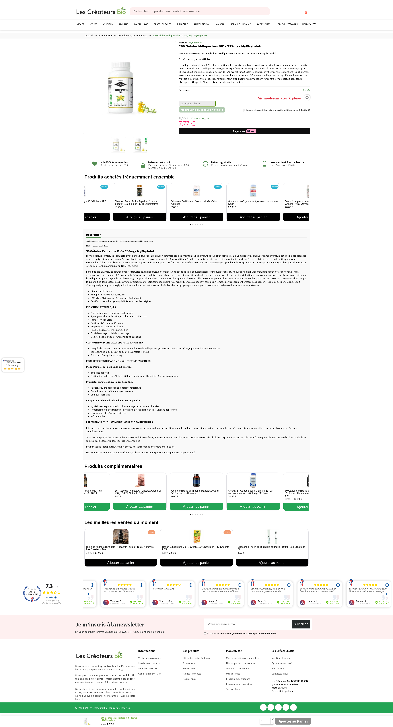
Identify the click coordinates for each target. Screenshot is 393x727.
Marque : (183, 42)
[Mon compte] (293, 11)
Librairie (235, 24)
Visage (80, 24)
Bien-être (182, 24)
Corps (93, 24)
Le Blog (280, 24)
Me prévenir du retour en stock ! (202, 110)
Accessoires (263, 24)
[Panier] (304, 11)
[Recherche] (265, 11)
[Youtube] (293, 707)
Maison (220, 24)
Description (93, 235)
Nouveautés (309, 24)
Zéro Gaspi (293, 24)
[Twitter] (270, 707)
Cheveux (108, 24)
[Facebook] (263, 707)
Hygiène (123, 24)
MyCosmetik (195, 42)
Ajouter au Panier (293, 721)
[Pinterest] (278, 707)
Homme (246, 24)
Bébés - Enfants (162, 24)
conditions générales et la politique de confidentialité (284, 110)
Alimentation (201, 24)
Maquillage (141, 24)
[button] (87, 201)
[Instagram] (285, 707)
